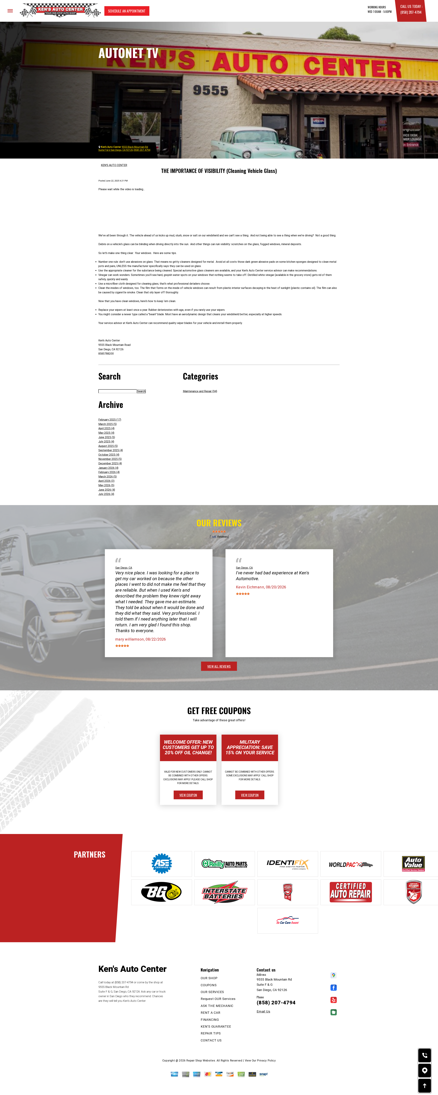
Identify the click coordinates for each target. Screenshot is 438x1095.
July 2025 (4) (106, 441)
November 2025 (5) (110, 459)
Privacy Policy (266, 1060)
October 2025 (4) (108, 454)
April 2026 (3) (106, 481)
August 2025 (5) (108, 446)
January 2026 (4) (108, 468)
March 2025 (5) (107, 424)
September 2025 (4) (110, 450)
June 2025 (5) (106, 437)
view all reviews (219, 666)
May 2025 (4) (106, 432)
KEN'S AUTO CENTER (114, 165)
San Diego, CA (123, 567)
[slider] (219, 531)
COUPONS (208, 985)
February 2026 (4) (109, 472)
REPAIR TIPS (211, 1033)
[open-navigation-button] (10, 10)
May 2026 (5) (106, 485)
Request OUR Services (218, 999)
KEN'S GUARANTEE (216, 1026)
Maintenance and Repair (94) (200, 391)
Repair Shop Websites (200, 1060)
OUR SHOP (209, 978)
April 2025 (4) (106, 428)
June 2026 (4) (106, 489)
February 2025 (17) (109, 419)
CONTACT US (211, 1040)
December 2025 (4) (110, 463)
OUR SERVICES (212, 992)
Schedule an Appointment (127, 11)
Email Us (263, 1011)
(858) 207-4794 (411, 12)
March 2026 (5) (107, 476)
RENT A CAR (210, 1013)
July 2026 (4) (106, 494)
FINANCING (210, 1020)
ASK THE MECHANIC (217, 1006)
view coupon (188, 794)
